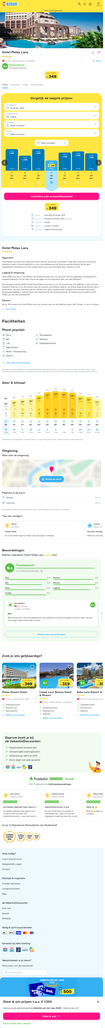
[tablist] (51, 84)
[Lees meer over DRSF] (30, 767)
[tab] (5, 84)
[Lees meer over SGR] (13, 767)
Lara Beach (30, 61)
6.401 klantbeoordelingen (59, 784)
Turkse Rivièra (18, 61)
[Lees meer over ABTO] (19, 767)
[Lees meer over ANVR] (7, 767)
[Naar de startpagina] (10, 4)
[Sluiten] (98, 1002)
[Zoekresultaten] (79, 4)
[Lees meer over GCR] (24, 767)
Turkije (8, 61)
